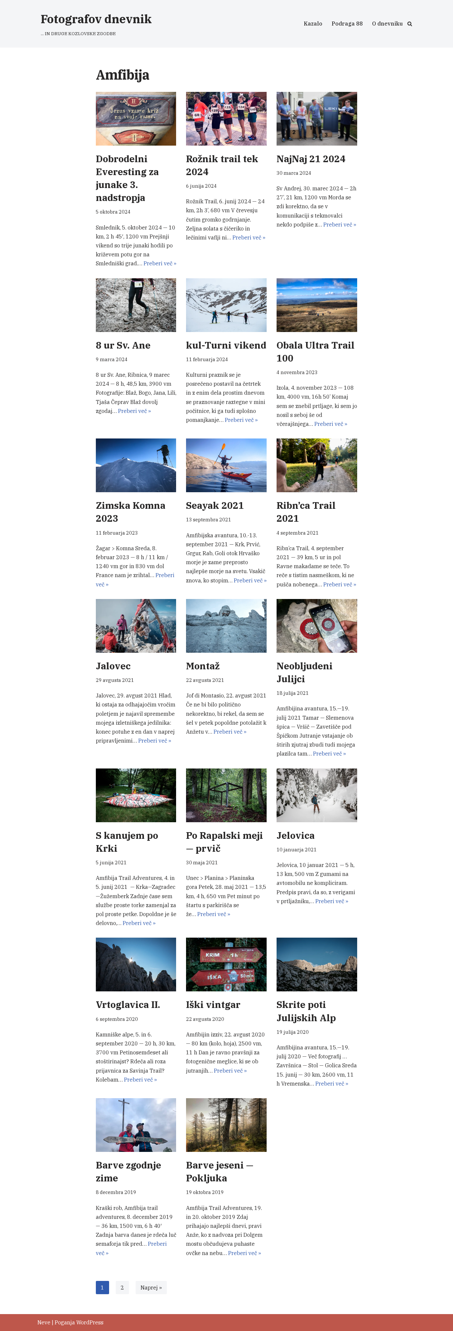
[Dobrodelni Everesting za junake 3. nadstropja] (136, 119)
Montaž (203, 666)
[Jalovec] (136, 626)
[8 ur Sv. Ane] (136, 305)
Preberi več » (160, 263)
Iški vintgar (213, 1004)
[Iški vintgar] (226, 964)
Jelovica (296, 835)
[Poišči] (409, 23)
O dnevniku (387, 23)
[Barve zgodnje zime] (136, 1125)
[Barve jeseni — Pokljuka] (226, 1125)
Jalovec (113, 666)
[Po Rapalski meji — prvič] (226, 795)
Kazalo (313, 23)
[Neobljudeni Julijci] (317, 626)
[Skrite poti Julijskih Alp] (317, 964)
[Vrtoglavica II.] (136, 964)
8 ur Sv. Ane (123, 345)
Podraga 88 (347, 23)
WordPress (89, 1322)
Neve (43, 1322)
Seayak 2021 (215, 505)
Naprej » (151, 1287)
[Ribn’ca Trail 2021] (317, 465)
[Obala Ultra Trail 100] (317, 305)
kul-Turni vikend (226, 345)
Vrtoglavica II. (128, 1004)
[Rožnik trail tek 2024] (226, 119)
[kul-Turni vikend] (226, 305)
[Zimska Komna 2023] (136, 465)
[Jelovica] (317, 795)
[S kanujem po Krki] (136, 795)
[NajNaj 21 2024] (317, 119)
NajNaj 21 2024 (311, 159)
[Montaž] (226, 626)
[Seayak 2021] (226, 465)
